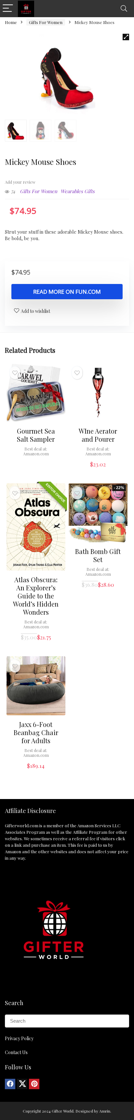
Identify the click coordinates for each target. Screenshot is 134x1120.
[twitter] (22, 1084)
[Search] (124, 8)
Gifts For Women (45, 22)
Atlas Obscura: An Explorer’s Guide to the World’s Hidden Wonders (36, 595)
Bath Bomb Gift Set (98, 555)
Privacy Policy (19, 1038)
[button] (126, 37)
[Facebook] (10, 1084)
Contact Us (16, 1052)
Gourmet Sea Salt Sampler (36, 434)
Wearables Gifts (77, 191)
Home (11, 22)
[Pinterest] (34, 1084)
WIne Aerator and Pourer (98, 434)
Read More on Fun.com (67, 291)
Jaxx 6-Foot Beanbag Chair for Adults (36, 732)
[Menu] (8, 8)
